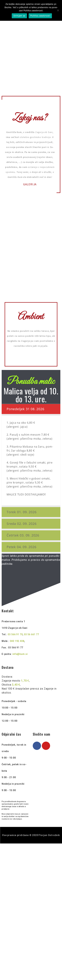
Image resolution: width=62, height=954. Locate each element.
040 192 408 (17, 641)
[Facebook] (37, 746)
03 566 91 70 (15, 634)
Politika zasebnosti (40, 15)
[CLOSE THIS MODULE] (58, 846)
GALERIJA (30, 184)
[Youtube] (46, 746)
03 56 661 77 (31, 634)
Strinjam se (19, 15)
